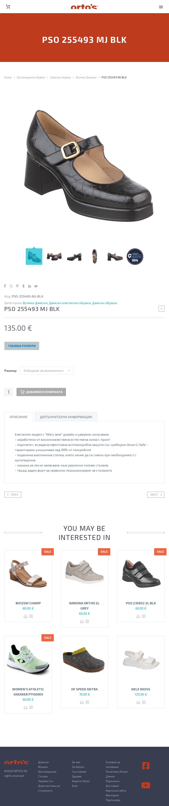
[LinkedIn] (29, 286)
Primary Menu (161, 7)
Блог (75, 785)
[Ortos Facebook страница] (145, 766)
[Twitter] (11, 286)
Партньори (113, 800)
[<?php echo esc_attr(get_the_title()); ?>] (31, 616)
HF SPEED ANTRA (84, 689)
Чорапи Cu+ (45, 781)
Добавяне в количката (44, 392)
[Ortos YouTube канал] (145, 785)
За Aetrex (78, 767)
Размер (10, 370)
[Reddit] (36, 286)
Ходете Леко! (81, 781)
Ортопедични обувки (31, 77)
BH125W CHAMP (28, 603)
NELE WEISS (140, 689)
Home (8, 77)
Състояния (79, 771)
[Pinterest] (17, 286)
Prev (14, 494)
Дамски (43, 762)
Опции (26, 616)
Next (154, 494)
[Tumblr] (23, 286)
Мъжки (43, 767)
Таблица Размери (22, 346)
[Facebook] (5, 286)
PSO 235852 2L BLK (141, 603)
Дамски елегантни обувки (70, 303)
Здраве (77, 776)
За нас (76, 762)
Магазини (112, 795)
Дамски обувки (60, 77)
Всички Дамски (86, 77)
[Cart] (8, 6)
